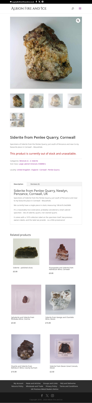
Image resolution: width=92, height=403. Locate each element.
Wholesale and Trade (34, 386)
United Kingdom (23, 170)
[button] (78, 20)
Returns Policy (17, 386)
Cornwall (43, 170)
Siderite (35, 161)
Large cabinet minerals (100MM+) (32, 164)
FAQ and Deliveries (68, 383)
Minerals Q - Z (25, 161)
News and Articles (33, 383)
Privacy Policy (51, 386)
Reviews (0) (35, 184)
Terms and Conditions (69, 386)
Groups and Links (50, 383)
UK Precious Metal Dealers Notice (44, 389)
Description (18, 184)
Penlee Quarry (54, 170)
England (35, 170)
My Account (18, 383)
